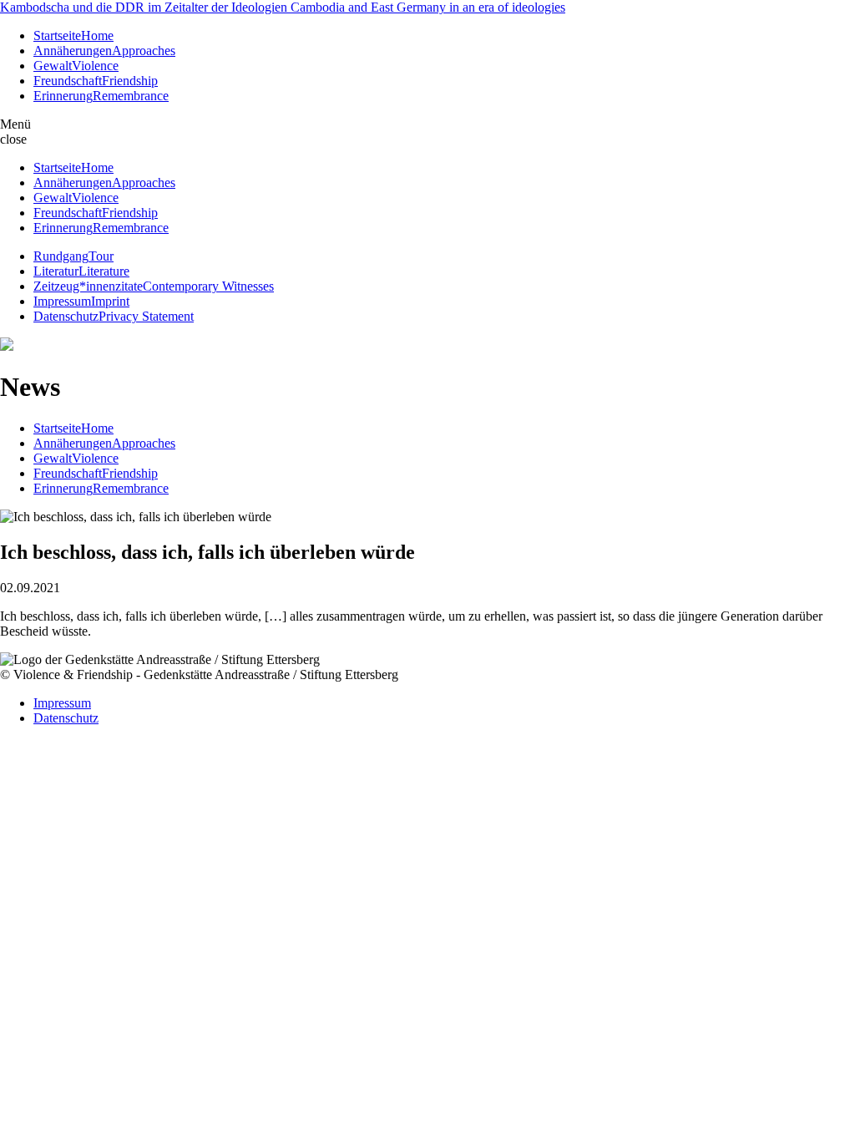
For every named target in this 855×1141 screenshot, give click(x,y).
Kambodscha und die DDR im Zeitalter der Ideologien (282, 7)
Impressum (62, 703)
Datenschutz (66, 718)
